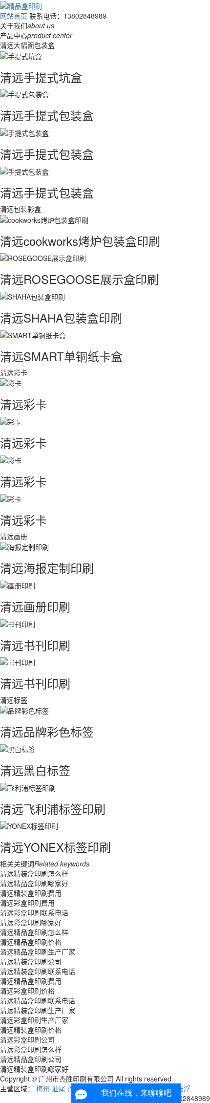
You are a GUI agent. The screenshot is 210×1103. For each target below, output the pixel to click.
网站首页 (13, 16)
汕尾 (58, 1088)
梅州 (43, 1088)
